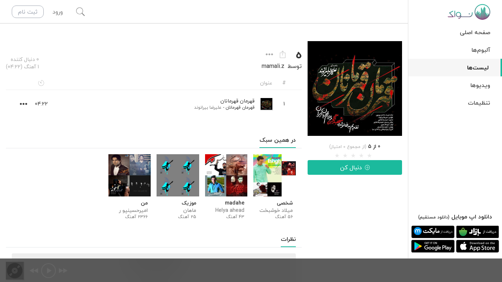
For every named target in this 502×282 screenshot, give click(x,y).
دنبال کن (351, 167)
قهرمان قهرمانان (240, 107)
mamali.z (273, 66)
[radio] (337, 155)
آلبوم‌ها (480, 50)
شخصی (285, 203)
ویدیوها (480, 85)
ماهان (189, 210)
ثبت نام (27, 12)
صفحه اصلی (475, 32)
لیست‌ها (478, 67)
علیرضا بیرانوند (208, 107)
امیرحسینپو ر (133, 210)
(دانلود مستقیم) (433, 217)
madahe (234, 203)
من (144, 203)
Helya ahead (229, 210)
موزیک (189, 203)
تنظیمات (479, 103)
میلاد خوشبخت (276, 210)
